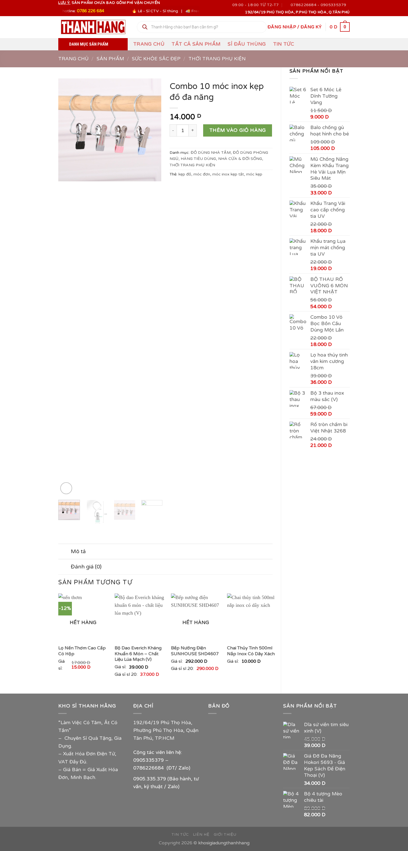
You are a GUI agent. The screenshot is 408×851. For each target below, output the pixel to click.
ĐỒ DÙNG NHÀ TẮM (211, 152)
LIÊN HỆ (201, 834)
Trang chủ (148, 44)
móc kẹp (254, 174)
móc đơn (201, 174)
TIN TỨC (283, 44)
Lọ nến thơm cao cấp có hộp (82, 651)
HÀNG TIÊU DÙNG (198, 158)
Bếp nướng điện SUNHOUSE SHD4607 (195, 651)
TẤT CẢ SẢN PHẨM (196, 44)
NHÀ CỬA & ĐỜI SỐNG (240, 158)
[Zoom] (66, 488)
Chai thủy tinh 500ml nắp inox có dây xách (251, 651)
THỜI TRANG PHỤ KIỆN (217, 59)
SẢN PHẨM (110, 59)
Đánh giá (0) (86, 566)
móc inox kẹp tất (228, 174)
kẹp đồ (184, 174)
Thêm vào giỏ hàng (237, 130)
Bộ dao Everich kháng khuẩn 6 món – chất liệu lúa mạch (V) (138, 653)
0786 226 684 (76, 10)
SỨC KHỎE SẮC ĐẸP (156, 59)
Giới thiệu (225, 834)
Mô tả (78, 551)
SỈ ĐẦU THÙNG (247, 44)
